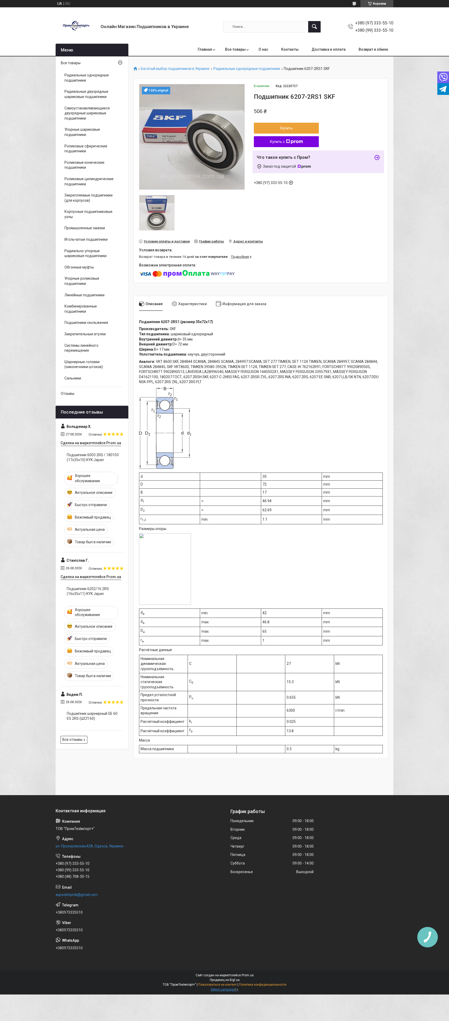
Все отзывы (72, 739)
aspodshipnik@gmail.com (77, 895)
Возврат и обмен (373, 49)
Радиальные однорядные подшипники (246, 69)
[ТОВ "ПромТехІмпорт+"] (76, 26)
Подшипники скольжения (86, 322)
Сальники (72, 378)
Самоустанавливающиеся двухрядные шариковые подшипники (87, 113)
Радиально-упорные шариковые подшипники (85, 253)
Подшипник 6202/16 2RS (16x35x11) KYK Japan (88, 591)
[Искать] (314, 26)
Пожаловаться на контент (217, 984)
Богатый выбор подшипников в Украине (175, 69)
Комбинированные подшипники (80, 308)
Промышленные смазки (84, 228)
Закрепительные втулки (85, 334)
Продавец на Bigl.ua (225, 980)
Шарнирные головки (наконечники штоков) (83, 364)
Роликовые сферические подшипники (85, 148)
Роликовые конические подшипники (84, 165)
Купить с (277, 142)
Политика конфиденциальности (262, 984)
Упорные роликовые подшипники (81, 281)
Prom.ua (248, 975)
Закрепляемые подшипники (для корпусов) (88, 197)
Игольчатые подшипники (86, 239)
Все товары (235, 49)
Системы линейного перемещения (81, 348)
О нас (263, 49)
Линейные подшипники (84, 295)
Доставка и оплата (329, 49)
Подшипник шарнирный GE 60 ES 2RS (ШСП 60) (92, 716)
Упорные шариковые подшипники (82, 132)
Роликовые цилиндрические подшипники (89, 181)
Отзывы (67, 393)
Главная (205, 49)
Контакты (290, 49)
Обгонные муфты (79, 267)
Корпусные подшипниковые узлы (88, 214)
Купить (286, 128)
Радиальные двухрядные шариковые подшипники (86, 94)
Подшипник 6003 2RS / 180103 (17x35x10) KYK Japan (93, 457)
